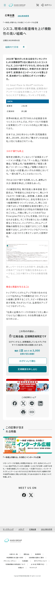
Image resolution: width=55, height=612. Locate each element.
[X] (31, 494)
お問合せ (22, 568)
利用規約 (26, 561)
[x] (23, 403)
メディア (21, 529)
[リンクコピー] (32, 412)
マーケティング (8, 529)
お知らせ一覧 (14, 554)
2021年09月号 (23, 16)
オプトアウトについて (41, 561)
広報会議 (32, 529)
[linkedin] (40, 403)
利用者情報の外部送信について (17, 564)
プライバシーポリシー (11, 561)
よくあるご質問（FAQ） (39, 564)
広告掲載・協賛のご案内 (37, 557)
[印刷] (23, 412)
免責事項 (39, 554)
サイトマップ (33, 568)
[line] (32, 403)
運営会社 (28, 554)
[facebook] (15, 403)
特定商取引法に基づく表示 (16, 557)
